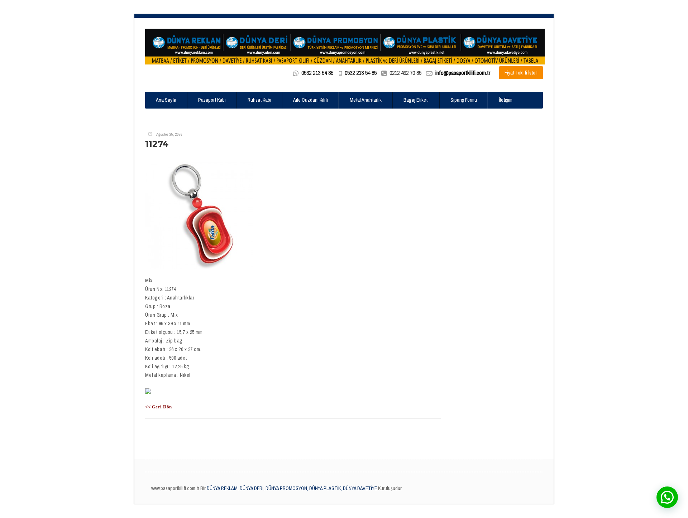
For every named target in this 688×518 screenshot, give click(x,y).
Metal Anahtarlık (366, 100)
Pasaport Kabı (212, 100)
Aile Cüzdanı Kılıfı (310, 100)
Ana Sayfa (166, 100)
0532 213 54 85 (317, 73)
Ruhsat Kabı (259, 100)
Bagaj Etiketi (416, 100)
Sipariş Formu (463, 100)
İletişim (505, 100)
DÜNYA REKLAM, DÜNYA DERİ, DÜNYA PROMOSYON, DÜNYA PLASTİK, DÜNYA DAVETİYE (291, 488)
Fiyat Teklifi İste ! (521, 72)
